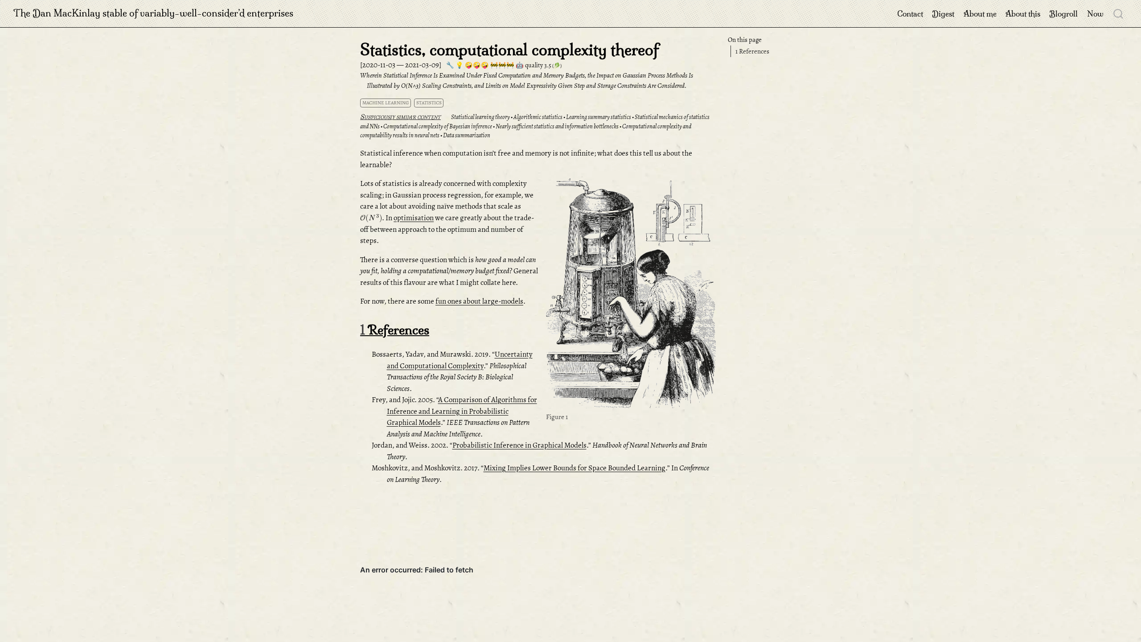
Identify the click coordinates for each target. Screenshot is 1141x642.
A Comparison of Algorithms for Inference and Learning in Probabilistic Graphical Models (462, 411)
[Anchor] (445, 116)
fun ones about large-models (479, 301)
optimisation (414, 218)
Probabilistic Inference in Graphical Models (519, 445)
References (752, 51)
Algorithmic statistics (537, 117)
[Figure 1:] (631, 294)
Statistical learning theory (480, 117)
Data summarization (466, 135)
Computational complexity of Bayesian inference (437, 126)
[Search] (1118, 13)
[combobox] (1119, 13)
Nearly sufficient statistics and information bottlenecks (557, 126)
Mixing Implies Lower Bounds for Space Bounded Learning (574, 468)
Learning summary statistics (598, 117)
